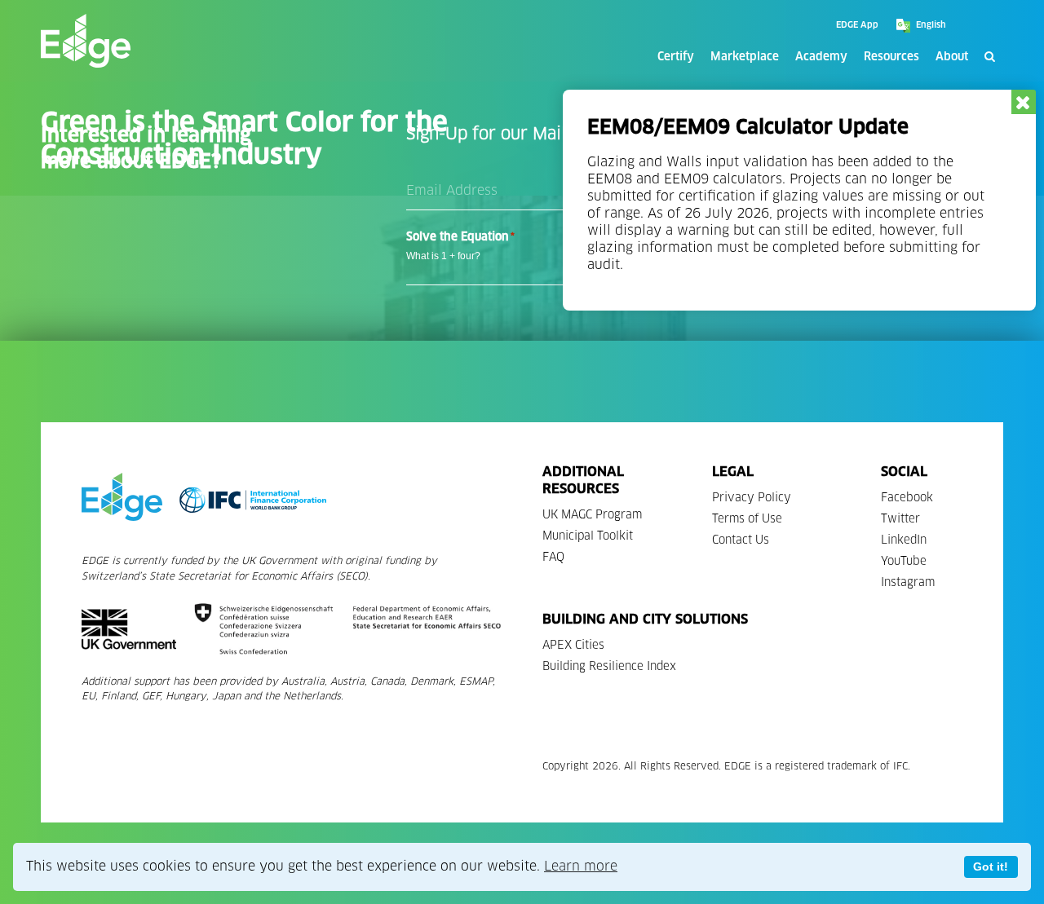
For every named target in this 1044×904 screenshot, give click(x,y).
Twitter (900, 519)
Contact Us (740, 540)
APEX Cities (573, 645)
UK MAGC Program (592, 515)
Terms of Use (747, 519)
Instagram (908, 582)
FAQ (553, 557)
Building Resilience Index (609, 666)
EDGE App (857, 25)
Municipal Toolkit (587, 536)
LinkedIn (904, 540)
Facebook (907, 498)
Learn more (580, 866)
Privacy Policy (751, 498)
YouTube (904, 561)
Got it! (990, 866)
